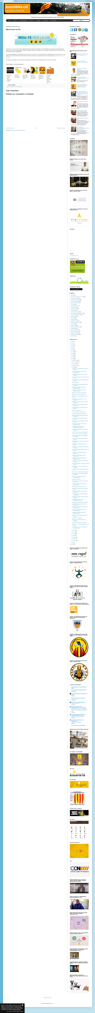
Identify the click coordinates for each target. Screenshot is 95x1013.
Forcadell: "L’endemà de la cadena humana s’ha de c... (79, 390)
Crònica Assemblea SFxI (76, 314)
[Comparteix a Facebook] (13, 85)
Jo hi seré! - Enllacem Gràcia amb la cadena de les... (79, 484)
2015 (72, 355)
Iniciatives (12, 86)
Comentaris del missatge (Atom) (18, 130)
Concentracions (74, 308)
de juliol (74, 530)
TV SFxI (72, 336)
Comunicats (73, 307)
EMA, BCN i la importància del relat (77, 716)
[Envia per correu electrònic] (9, 85)
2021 (72, 344)
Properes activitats (74, 332)
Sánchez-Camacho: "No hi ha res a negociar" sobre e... (79, 424)
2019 (72, 348)
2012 (72, 542)
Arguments (45, 20)
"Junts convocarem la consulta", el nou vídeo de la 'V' (82, 62)
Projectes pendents (75, 329)
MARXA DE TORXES (75, 703)
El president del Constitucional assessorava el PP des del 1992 (83, 128)
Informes (72, 317)
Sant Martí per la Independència (78, 702)
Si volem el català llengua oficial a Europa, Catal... (79, 456)
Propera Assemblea (75, 331)
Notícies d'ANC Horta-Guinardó (78, 698)
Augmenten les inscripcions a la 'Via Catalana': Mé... (79, 504)
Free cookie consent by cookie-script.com (15, 1011)
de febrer (74, 538)
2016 (72, 353)
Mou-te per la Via (75, 382)
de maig (74, 533)
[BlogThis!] (10, 85)
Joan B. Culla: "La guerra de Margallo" (79, 432)
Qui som (15, 20)
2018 (72, 350)
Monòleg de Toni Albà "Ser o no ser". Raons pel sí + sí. (82, 54)
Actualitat (38, 20)
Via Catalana (13, 48)
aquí (63, 54)
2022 (72, 343)
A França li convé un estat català (78, 411)
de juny (73, 532)
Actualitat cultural (74, 298)
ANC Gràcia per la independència (78, 725)
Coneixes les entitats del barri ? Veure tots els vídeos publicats (73, 14)
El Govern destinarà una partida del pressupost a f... (79, 372)
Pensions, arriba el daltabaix (76, 722)
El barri (31, 20)
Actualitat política (74, 301)
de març (74, 537)
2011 (72, 544)
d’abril (73, 535)
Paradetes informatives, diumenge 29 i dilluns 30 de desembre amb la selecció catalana (82, 93)
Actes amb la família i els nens (77, 296)
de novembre (75, 361)
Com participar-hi (23, 20)
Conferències (73, 310)
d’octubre (74, 363)
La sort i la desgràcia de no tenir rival (79, 413)
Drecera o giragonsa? (76, 410)
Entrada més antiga (61, 128)
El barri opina (73, 316)
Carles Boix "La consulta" (77, 517)
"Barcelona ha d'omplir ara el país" (79, 394)
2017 (72, 351)
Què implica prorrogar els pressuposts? (80, 502)
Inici (9, 20)
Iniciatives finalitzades (18, 86)
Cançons (73, 304)
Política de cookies (47, 997)
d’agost (73, 367)
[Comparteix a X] (11, 85)
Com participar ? (74, 305)
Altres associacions (75, 302)
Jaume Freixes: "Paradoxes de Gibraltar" (80, 471)
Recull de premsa (74, 334)
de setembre (74, 365)
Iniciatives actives (74, 320)
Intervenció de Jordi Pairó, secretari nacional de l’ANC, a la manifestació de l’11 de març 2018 (79, 710)
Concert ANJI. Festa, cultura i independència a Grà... (78, 500)
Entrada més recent (10, 128)
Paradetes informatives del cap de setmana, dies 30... (79, 388)
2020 (72, 346)
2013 (72, 358)
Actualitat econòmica (75, 299)
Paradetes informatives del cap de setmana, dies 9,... (79, 513)
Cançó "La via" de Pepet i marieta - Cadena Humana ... (79, 477)
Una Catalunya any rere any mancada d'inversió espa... (79, 527)
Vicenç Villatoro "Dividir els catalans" (79, 522)
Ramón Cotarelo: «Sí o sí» (82, 110)
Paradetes (73, 328)
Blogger (51, 1003)
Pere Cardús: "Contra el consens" (79, 486)
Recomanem (53, 20)
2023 (72, 341)
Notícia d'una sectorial (75, 326)
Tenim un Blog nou (74, 699)
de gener (74, 540)
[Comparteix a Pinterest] (14, 85)
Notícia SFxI (73, 325)
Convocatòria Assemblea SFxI (77, 313)
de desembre (75, 360)
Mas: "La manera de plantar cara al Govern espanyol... (79, 510)
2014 (72, 357)
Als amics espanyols (76, 479)
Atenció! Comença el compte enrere (79, 392)
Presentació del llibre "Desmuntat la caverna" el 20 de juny (83, 78)
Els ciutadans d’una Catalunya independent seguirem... (78, 427)
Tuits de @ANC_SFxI (74, 255)
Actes (72, 295)
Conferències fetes (74, 311)
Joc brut (72, 323)
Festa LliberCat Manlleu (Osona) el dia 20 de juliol (82, 85)
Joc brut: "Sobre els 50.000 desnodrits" (80, 433)
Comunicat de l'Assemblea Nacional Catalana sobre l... (79, 458)
